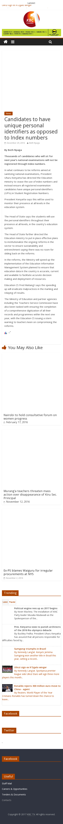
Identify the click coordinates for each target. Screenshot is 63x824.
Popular (12, 602)
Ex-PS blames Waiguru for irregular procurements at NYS (28, 572)
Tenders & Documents (14, 794)
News (8, 113)
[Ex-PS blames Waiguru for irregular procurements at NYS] (31, 510)
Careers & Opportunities (14, 788)
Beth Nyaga (34, 143)
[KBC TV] (31, 13)
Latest (5, 602)
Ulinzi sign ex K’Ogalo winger (17, 6)
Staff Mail (7, 783)
